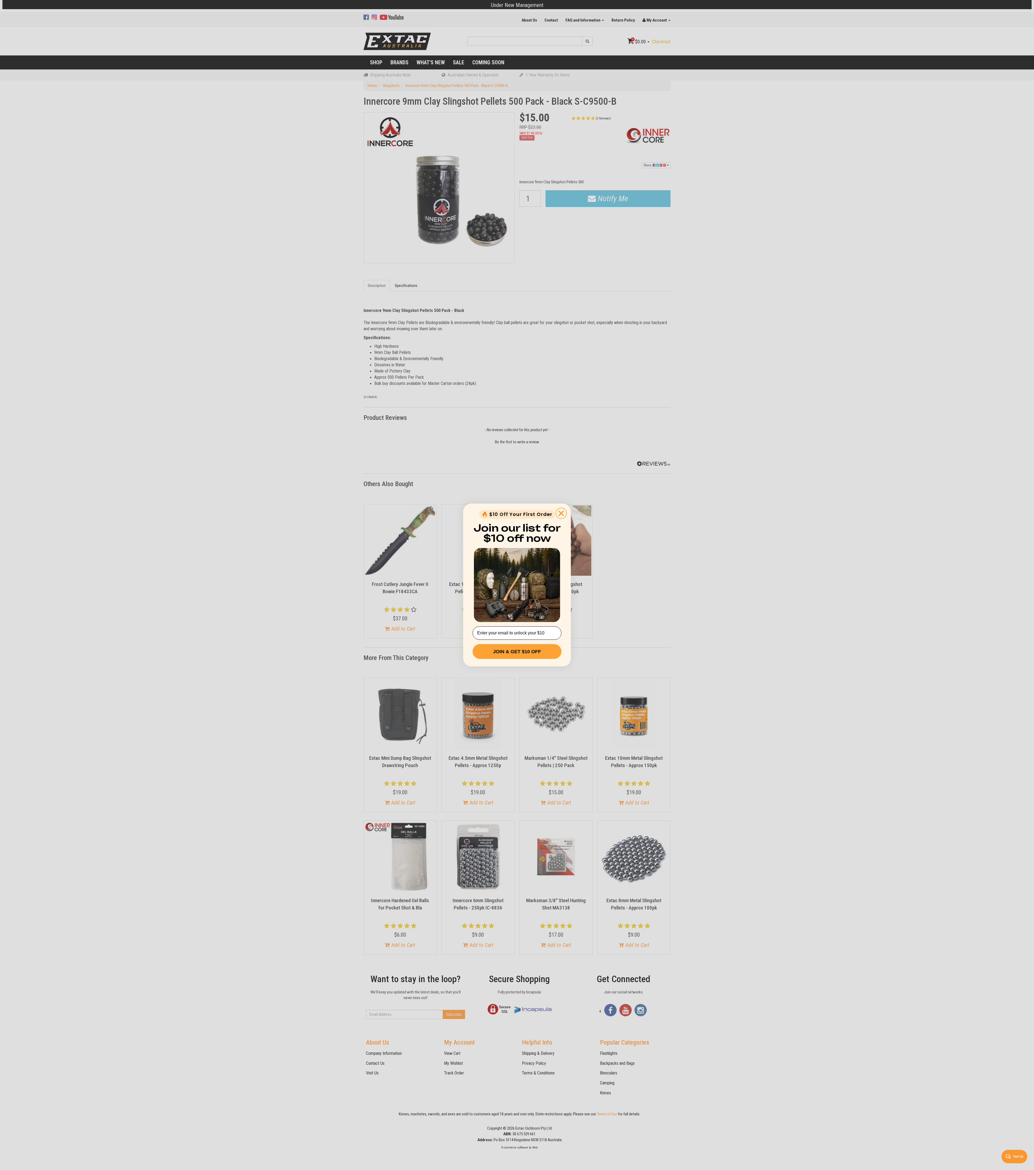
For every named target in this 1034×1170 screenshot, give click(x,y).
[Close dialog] (561, 513)
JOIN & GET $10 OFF (517, 651)
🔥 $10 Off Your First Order (517, 514)
